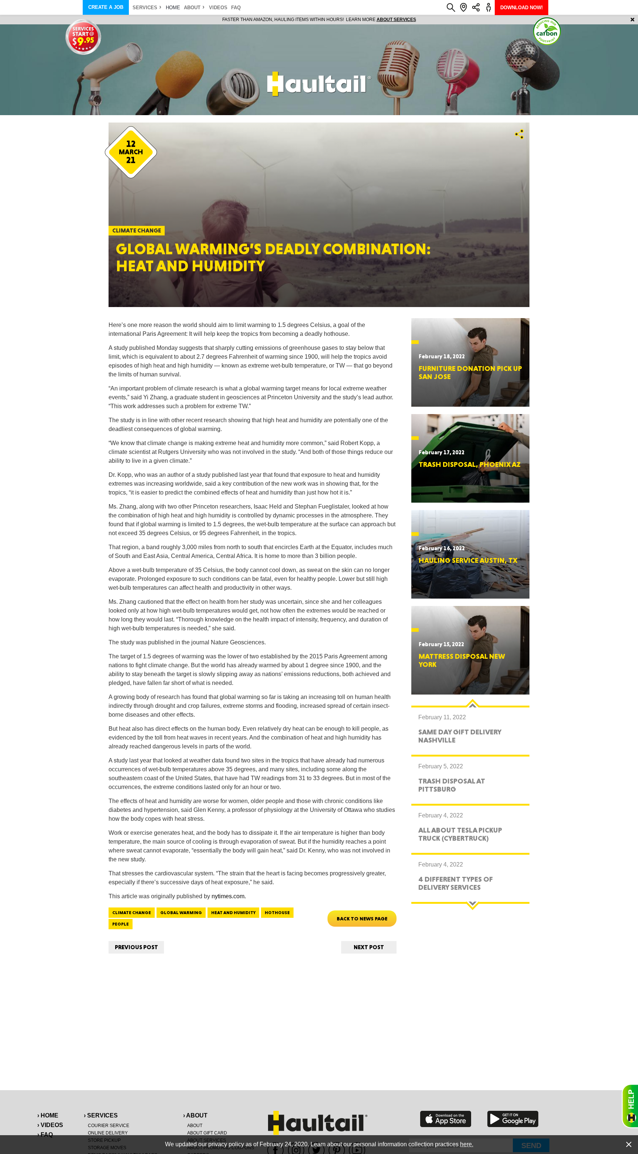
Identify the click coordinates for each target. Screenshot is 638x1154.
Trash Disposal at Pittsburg (451, 784)
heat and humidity (233, 912)
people (120, 924)
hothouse (277, 912)
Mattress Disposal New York (462, 660)
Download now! (521, 7)
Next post (369, 947)
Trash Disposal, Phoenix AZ (470, 464)
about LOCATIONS (420, 19)
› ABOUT (195, 1115)
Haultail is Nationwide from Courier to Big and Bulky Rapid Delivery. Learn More (319, 19)
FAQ (236, 7)
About (192, 7)
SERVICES (145, 7)
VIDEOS (218, 7)
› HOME (47, 1115)
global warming (181, 912)
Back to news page (362, 919)
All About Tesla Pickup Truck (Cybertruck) (460, 834)
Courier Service (108, 1125)
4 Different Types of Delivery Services (455, 883)
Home (173, 7)
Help (630, 1106)
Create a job (105, 7)
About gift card (207, 1133)
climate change (131, 912)
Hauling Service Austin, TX (468, 560)
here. (466, 1144)
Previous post (136, 947)
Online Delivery (108, 1133)
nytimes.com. (229, 896)
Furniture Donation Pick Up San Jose (470, 372)
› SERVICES (101, 1115)
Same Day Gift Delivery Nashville (459, 735)
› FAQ (45, 1134)
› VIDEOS (50, 1125)
